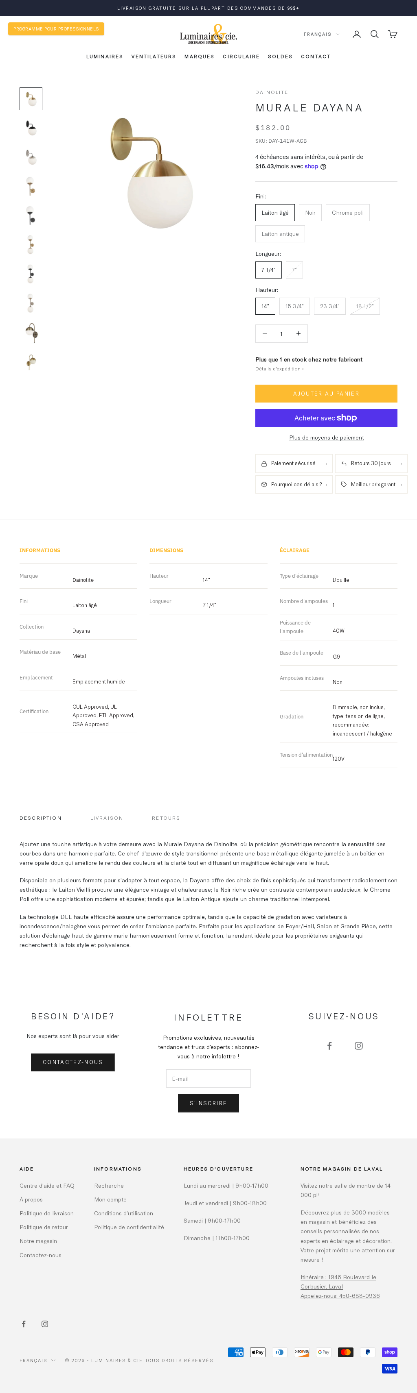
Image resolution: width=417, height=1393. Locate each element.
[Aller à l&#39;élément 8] (31, 303)
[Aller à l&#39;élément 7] (31, 274)
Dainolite (271, 92)
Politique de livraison (47, 1213)
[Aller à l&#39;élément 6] (31, 245)
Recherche (109, 1185)
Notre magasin (38, 1240)
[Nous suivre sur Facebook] (329, 1046)
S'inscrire (208, 1103)
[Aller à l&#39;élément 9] (31, 333)
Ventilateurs (154, 56)
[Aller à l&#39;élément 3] (31, 157)
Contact (316, 56)
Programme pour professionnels (56, 28)
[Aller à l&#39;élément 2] (31, 128)
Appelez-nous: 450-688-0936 (340, 1295)
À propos (31, 1199)
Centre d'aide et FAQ (47, 1185)
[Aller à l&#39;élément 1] (31, 98)
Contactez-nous (73, 1062)
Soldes (280, 56)
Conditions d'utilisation (123, 1213)
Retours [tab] (166, 818)
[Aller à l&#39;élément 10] (31, 362)
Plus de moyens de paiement (326, 437)
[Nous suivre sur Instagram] (359, 1046)
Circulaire (241, 56)
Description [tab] (41, 818)
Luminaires (105, 56)
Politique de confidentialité (129, 1226)
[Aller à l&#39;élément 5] (31, 216)
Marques (199, 56)
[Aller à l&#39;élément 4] (31, 186)
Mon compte (110, 1199)
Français (317, 34)
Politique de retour (44, 1226)
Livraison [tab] (106, 818)
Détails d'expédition (279, 368)
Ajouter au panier (326, 393)
